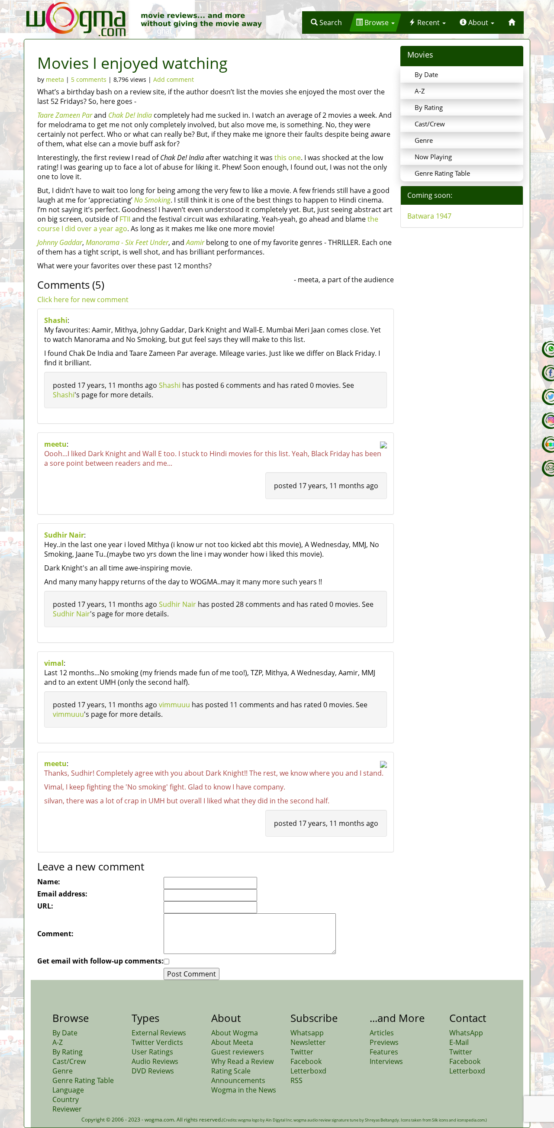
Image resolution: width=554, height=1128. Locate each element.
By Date (426, 74)
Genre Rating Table (442, 173)
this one (287, 157)
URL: (45, 906)
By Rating (429, 107)
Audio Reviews (155, 1061)
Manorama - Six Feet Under (127, 242)
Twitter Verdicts (157, 1042)
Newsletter (308, 1042)
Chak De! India (130, 115)
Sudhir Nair (64, 535)
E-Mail (459, 1042)
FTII (124, 219)
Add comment (173, 79)
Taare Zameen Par (64, 115)
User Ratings (152, 1052)
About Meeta (232, 1042)
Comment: (55, 933)
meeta (55, 79)
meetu (55, 444)
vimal (54, 663)
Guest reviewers (237, 1052)
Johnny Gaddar (59, 242)
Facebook (306, 1061)
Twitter (301, 1052)
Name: (48, 881)
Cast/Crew (430, 123)
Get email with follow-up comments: (100, 961)
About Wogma (234, 1033)
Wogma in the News (243, 1090)
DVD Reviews (153, 1071)
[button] (326, 22)
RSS (296, 1080)
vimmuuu (174, 704)
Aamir (195, 242)
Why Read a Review (242, 1061)
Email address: (62, 894)
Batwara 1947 (429, 216)
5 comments (88, 79)
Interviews (386, 1061)
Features (384, 1052)
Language (68, 1090)
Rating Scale (231, 1071)
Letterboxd (308, 1071)
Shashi (56, 320)
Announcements (238, 1080)
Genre (424, 140)
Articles (382, 1033)
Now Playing (433, 156)
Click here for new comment (83, 299)
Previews (384, 1042)
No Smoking (152, 200)
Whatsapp (307, 1033)
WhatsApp (466, 1033)
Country (65, 1099)
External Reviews (159, 1033)
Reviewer (67, 1109)
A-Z (420, 91)
